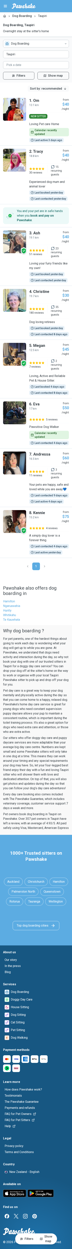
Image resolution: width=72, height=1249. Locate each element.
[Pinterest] (34, 1216)
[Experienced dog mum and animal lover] (36, 175)
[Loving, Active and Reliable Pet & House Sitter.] (36, 369)
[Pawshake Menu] (5, 6)
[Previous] (27, 566)
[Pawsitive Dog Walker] (36, 423)
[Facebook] (7, 1216)
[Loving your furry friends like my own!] (36, 256)
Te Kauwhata (11, 619)
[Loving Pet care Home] (36, 120)
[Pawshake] (24, 6)
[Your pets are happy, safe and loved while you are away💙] (36, 477)
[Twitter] (16, 1216)
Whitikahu (9, 615)
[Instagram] (25, 1216)
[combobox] (36, 43)
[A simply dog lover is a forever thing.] (36, 532)
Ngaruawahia (11, 606)
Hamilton (9, 601)
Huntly (7, 610)
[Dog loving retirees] (36, 313)
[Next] (44, 566)
